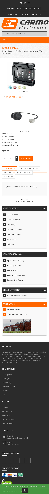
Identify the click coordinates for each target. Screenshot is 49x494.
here (43, 486)
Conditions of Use (8, 386)
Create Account (7, 423)
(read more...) (13, 362)
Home (4, 51)
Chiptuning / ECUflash (14, 229)
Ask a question (24, 172)
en (29, 3)
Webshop (10, 244)
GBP (17, 8)
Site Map (5, 390)
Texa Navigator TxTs (35, 51)
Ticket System (7, 374)
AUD (26, 8)
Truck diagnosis (21, 51)
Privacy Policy (6, 382)
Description (9, 168)
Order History (6, 407)
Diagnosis (11, 51)
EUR (21, 8)
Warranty (8, 176)
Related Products (29, 168)
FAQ (3, 394)
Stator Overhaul (12, 239)
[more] (43, 208)
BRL (39, 8)
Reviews (7, 172)
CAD (30, 8)
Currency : (11, 8)
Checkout (37, 14)
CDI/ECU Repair (12, 215)
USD (35, 8)
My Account (6, 415)
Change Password (8, 419)
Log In (26, 14)
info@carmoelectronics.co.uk (17, 314)
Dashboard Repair (13, 219)
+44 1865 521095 (13, 309)
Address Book (7, 411)
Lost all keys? (11, 224)
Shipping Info (6, 378)
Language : (23, 2)
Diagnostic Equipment (14, 234)
